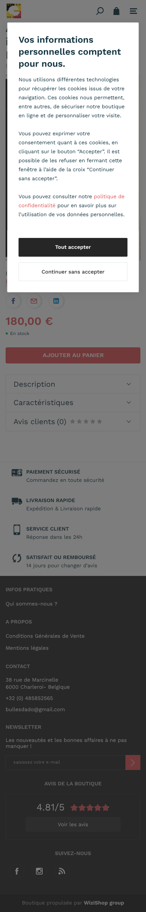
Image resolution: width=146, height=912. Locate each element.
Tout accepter (73, 247)
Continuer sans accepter (73, 272)
